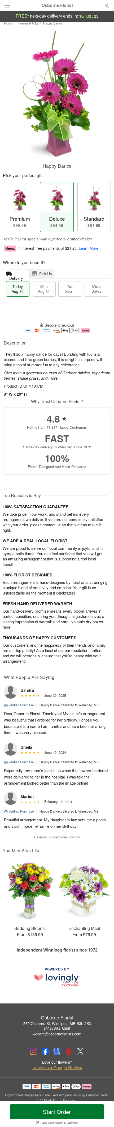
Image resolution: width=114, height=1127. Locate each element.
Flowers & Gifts (28, 23)
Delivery (16, 277)
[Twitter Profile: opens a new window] (80, 1051)
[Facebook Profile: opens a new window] (45, 1051)
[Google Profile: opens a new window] (57, 1051)
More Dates (96, 289)
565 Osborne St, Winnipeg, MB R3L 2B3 (57, 1023)
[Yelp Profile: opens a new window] (68, 1051)
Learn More (88, 248)
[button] (103, 1115)
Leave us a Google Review (57, 1068)
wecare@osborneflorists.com (57, 1033)
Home (8, 23)
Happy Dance (50, 705)
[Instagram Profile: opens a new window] (33, 1051)
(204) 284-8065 (57, 1028)
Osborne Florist (57, 5)
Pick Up (45, 273)
